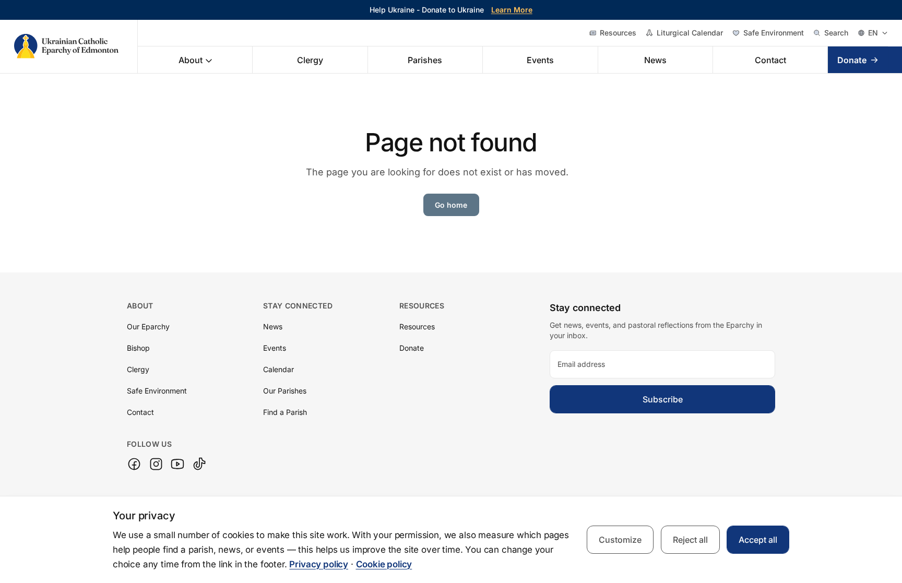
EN (873, 32)
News (655, 60)
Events (540, 60)
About (191, 60)
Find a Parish (285, 412)
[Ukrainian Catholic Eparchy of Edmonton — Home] (76, 46)
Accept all (758, 539)
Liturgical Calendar (690, 32)
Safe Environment (773, 32)
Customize (620, 539)
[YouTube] (177, 464)
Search (836, 32)
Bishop (138, 347)
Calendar (278, 369)
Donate (852, 60)
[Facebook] (134, 464)
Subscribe (663, 399)
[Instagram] (156, 464)
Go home (451, 204)
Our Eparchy (148, 326)
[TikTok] (199, 464)
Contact (770, 60)
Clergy (310, 60)
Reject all (690, 539)
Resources (618, 32)
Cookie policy (384, 564)
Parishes (425, 60)
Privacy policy (318, 564)
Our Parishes (284, 390)
